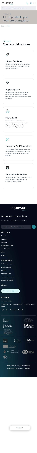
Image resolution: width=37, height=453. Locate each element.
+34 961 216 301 (7, 301)
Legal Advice (27, 368)
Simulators (4, 242)
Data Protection (19, 368)
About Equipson (5, 248)
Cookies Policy (10, 368)
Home (2, 26)
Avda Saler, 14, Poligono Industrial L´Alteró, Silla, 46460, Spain (18, 305)
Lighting (3, 270)
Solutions (4, 239)
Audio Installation (6, 267)
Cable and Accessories (7, 277)
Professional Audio (6, 264)
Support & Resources (7, 245)
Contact (3, 255)
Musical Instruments (7, 280)
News (3, 252)
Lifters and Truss (6, 273)
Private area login (9, 291)
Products (3, 236)
